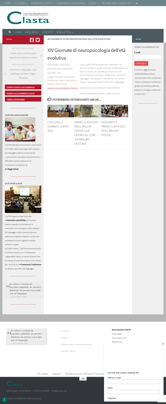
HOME (7, 3)
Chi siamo (65, 331)
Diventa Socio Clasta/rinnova (21, 87)
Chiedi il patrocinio (16, 99)
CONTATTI (47, 32)
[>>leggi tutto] (11, 169)
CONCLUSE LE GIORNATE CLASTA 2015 (57, 126)
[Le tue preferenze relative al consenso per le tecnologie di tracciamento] (4, 399)
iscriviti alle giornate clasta (20, 93)
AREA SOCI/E (32, 32)
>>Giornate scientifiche (15, 220)
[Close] (163, 344)
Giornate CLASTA (68, 351)
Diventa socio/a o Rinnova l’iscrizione (76, 344)
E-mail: (137, 52)
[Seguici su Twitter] (37, 39)
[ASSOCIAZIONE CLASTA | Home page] (28, 17)
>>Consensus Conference (30, 264)
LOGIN (18, 32)
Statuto (64, 337)
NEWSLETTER (63, 32)
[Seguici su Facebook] (31, 39)
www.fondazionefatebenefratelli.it (62, 88)
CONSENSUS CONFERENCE (71, 3)
